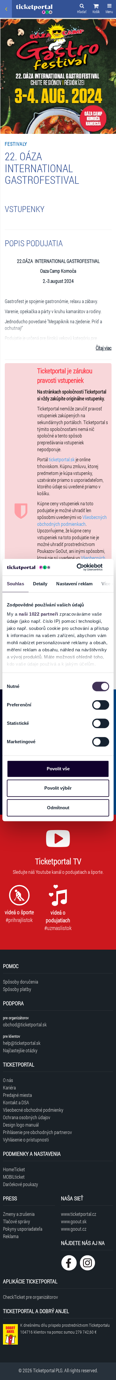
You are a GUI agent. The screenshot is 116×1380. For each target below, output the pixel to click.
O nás (8, 1080)
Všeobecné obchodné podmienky (33, 1110)
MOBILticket (14, 1177)
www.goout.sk (74, 1221)
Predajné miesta (17, 1095)
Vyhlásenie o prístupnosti (26, 1139)
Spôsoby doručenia (20, 981)
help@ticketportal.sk (21, 1043)
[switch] (100, 705)
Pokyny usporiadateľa (22, 1229)
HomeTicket (14, 1169)
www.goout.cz (73, 1229)
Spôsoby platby (17, 989)
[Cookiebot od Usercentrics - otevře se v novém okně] (78, 567)
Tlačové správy (16, 1221)
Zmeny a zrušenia (19, 1214)
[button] (96, 9)
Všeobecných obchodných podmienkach (72, 520)
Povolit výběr (58, 788)
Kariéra (9, 1087)
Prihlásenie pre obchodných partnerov (37, 1132)
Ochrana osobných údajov (26, 1117)
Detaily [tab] (40, 583)
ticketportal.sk (62, 459)
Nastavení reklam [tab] (74, 583)
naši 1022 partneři (38, 614)
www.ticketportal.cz (78, 1214)
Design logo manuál (21, 1125)
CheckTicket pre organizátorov (30, 1297)
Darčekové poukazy (20, 1184)
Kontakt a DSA (16, 1102)
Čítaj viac (104, 348)
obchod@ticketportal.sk (25, 1024)
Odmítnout (58, 807)
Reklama (10, 1236)
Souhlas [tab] (15, 583)
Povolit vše (58, 768)
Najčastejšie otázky (20, 1050)
